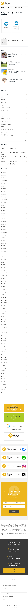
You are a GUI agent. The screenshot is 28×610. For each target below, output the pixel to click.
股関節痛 (3, 99)
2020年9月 (4, 254)
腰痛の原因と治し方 (6, 124)
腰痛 (2, 97)
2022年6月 (4, 216)
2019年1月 (3, 297)
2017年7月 (3, 341)
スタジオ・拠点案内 (6, 593)
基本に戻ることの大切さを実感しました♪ (11, 161)
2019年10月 (4, 275)
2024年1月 (3, 197)
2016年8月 (3, 368)
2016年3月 (3, 379)
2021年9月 (3, 235)
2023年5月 (4, 205)
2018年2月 (3, 322)
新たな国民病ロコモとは (7, 135)
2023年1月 (3, 210)
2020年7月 (4, 256)
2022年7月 (4, 213)
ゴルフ (2, 113)
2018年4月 (3, 316)
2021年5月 (3, 240)
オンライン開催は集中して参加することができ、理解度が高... (17, 80)
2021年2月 (3, 245)
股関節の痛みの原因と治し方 (8, 126)
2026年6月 (4, 172)
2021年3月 (3, 243)
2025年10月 (4, 180)
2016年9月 (3, 365)
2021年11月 (4, 232)
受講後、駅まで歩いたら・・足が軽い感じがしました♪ (13, 157)
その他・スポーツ (5, 118)
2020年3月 (4, 264)
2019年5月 (3, 286)
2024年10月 (4, 188)
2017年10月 (4, 332)
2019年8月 (3, 281)
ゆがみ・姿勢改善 (5, 107)
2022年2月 (4, 224)
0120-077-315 (14, 544)
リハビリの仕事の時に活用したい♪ (9, 164)
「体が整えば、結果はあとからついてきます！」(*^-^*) (13, 149)
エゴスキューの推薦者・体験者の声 (9, 585)
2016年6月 (3, 373)
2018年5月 (3, 313)
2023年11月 (4, 199)
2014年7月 (3, 392)
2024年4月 (4, 194)
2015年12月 (4, 384)
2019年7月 (3, 283)
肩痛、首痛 (4, 102)
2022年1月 (3, 226)
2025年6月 (4, 186)
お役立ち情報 (4, 132)
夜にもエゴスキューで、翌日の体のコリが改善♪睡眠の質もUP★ (13, 153)
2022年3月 (4, 221)
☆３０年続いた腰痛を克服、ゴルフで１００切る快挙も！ (17, 63)
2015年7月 (3, 389)
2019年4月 (3, 289)
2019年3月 (3, 292)
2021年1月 (3, 248)
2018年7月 (3, 311)
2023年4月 (4, 207)
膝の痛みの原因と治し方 (7, 129)
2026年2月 (4, 175)
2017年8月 (3, 338)
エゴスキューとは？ (6, 588)
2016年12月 (4, 357)
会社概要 (4, 599)
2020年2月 (4, 267)
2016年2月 (3, 381)
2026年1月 (3, 178)
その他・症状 (4, 110)
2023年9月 (4, 202)
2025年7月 (4, 183)
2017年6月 (3, 343)
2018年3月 (3, 319)
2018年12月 (4, 300)
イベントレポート (5, 94)
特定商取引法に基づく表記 (8, 596)
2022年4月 (4, 218)
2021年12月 (4, 229)
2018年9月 (3, 305)
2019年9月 (3, 278)
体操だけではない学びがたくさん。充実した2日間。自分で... (17, 55)
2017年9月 (3, 335)
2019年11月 (4, 273)
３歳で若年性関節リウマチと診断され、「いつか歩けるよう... (16, 72)
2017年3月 (3, 351)
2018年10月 (4, 303)
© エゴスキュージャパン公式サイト (14, 605)
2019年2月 (3, 294)
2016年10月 (4, 362)
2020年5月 (4, 262)
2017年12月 (4, 327)
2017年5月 (3, 346)
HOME (4, 582)
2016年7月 (3, 370)
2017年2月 (3, 354)
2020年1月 (3, 270)
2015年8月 (3, 387)
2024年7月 (4, 191)
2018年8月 (3, 308)
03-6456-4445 (14, 551)
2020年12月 (4, 251)
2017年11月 (4, 330)
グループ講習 (4, 121)
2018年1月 (3, 324)
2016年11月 (4, 360)
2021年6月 (3, 237)
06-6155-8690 (14, 566)
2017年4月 (3, 349)
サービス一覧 (5, 591)
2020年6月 (4, 259)
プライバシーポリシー (7, 601)
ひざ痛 (2, 105)
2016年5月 (3, 376)
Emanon (16, 607)
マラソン (3, 116)
